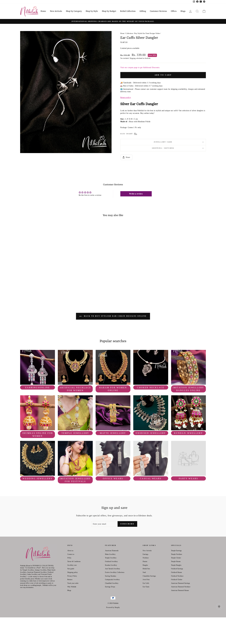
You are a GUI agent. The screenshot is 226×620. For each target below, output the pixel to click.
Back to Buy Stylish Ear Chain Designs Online (115, 316)
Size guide (70, 569)
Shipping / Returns (163, 148)
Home (43, 11)
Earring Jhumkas (110, 576)
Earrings (145, 554)
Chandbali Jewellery (111, 583)
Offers (174, 11)
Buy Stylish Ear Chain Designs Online (147, 33)
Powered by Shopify (113, 607)
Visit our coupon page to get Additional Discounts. (140, 67)
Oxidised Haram (176, 572)
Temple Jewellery (111, 558)
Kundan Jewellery (111, 565)
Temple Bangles (176, 565)
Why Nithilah (71, 587)
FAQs (69, 558)
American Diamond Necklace (180, 587)
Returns (69, 579)
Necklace (146, 558)
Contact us (70, 554)
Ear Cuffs (146, 583)
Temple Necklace (176, 554)
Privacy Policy (72, 576)
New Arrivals (56, 11)
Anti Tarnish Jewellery (112, 569)
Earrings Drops (110, 587)
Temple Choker (176, 558)
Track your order (73, 583)
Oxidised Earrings (177, 569)
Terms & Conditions (74, 561)
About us (70, 551)
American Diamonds (112, 551)
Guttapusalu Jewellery (112, 579)
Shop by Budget (109, 11)
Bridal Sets (146, 569)
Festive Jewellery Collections (114, 572)
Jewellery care (163, 142)
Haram (145, 561)
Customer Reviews (158, 11)
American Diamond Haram (180, 590)
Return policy (125, 97)
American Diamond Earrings (180, 583)
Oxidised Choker (176, 579)
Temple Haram (176, 561)
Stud (144, 572)
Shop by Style (92, 11)
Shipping (133, 58)
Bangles (145, 565)
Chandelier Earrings (149, 576)
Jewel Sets (146, 579)
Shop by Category (74, 11)
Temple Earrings (176, 551)
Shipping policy (72, 572)
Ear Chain (146, 587)
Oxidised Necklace (177, 576)
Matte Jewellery (110, 554)
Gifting (143, 11)
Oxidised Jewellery (111, 561)
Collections (129, 33)
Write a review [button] (136, 194)
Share (128, 157)
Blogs (182, 11)
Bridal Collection (128, 11)
